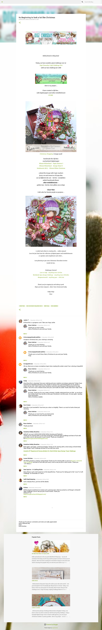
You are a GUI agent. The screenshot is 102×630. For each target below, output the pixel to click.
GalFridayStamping (29, 479)
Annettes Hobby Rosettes (31, 431)
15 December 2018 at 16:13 (38, 423)
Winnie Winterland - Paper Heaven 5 (51, 163)
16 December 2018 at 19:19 (49, 469)
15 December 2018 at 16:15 (43, 342)
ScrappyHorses (28, 363)
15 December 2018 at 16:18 (43, 411)
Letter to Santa (36, 607)
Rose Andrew (54, 305)
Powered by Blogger (52, 624)
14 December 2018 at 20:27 (37, 405)
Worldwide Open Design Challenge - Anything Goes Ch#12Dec (51, 275)
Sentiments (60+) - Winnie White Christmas (51, 168)
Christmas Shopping (46, 154)
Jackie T (26, 320)
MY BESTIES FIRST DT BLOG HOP (40, 553)
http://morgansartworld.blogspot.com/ (36, 438)
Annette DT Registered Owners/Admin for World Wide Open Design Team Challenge (50, 451)
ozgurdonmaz (55, 627)
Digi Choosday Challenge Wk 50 (34, 305)
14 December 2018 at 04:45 (34, 380)
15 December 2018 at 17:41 (46, 431)
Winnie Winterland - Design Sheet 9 (51, 166)
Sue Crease (27, 405)
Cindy (25, 381)
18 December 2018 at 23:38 (42, 479)
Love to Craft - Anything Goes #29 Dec (51, 272)
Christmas (22, 305)
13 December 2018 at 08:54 (39, 363)
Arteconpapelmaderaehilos (32, 337)
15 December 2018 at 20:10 (39, 458)
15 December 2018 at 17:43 (46, 444)
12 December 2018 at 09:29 (47, 337)
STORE (50, 95)
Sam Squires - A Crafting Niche (33, 469)
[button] (20, 23)
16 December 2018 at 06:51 (52, 351)
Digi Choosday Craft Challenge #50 (51, 65)
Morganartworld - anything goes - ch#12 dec (51, 277)
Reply (25, 333)
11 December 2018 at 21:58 (35, 320)
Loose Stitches (28, 458)
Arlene (26, 487)
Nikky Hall (46, 305)
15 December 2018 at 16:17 (43, 390)
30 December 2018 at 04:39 (34, 487)
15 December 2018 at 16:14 (43, 325)
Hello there (35, 580)
